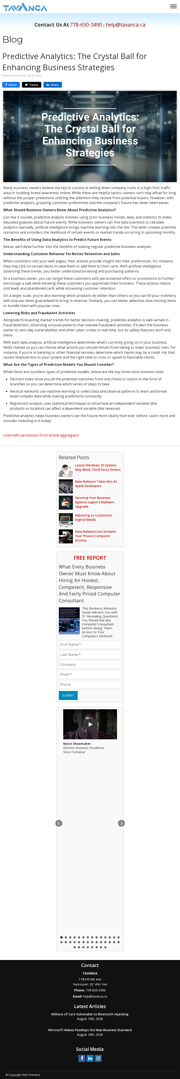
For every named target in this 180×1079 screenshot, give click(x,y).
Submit (68, 695)
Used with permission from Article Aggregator (41, 435)
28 (118, 942)
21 (88, 942)
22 (92, 942)
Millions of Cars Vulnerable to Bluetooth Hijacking (89, 1014)
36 (105, 947)
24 (101, 942)
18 (75, 942)
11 (105, 937)
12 (110, 937)
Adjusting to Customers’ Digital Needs (93, 517)
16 (66, 942)
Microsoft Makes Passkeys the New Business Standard (90, 1030)
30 (79, 947)
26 (110, 942)
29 (75, 947)
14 (118, 937)
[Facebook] (81, 1058)
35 (101, 947)
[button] (174, 7)
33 (92, 947)
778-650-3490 (86, 24)
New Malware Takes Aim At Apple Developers (96, 483)
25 (105, 942)
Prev (58, 823)
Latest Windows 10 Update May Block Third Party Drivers (98, 467)
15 (61, 942)
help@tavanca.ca (126, 24)
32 (88, 947)
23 (96, 942)
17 (70, 942)
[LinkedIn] (90, 1058)
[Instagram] (98, 1058)
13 (114, 937)
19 (79, 942)
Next (121, 823)
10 (101, 937)
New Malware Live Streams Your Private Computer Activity (95, 535)
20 (83, 942)
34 (96, 947)
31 (83, 947)
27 (114, 942)
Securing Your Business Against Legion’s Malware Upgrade (94, 502)
